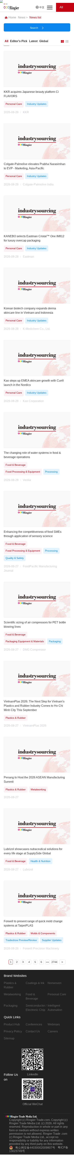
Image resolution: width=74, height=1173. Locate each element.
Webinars (54, 1024)
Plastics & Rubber (10, 985)
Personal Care (57, 994)
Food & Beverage (32, 996)
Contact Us (33, 1031)
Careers (53, 1031)
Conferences (34, 1024)
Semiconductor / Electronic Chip (36, 1007)
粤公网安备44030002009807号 (35, 1147)
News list (35, 17)
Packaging (10, 1005)
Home (12, 17)
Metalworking (12, 994)
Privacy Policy (13, 1031)
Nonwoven (54, 983)
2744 (54, 962)
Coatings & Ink (35, 983)
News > (23, 17)
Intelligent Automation (55, 1007)
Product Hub (12, 1024)
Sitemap (9, 1038)
